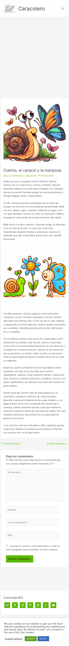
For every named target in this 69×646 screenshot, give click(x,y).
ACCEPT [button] (31, 638)
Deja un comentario (13, 175)
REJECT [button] (43, 638)
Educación (31, 175)
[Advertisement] (34, 53)
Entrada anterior (11, 443)
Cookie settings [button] (13, 638)
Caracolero (31, 8)
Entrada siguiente (57, 443)
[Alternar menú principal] (63, 8)
